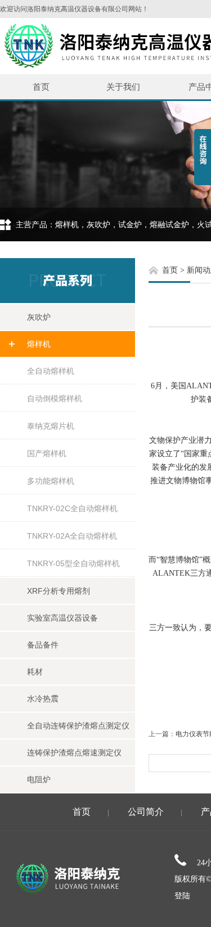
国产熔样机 (46, 453)
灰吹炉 (39, 317)
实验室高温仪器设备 (62, 617)
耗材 (35, 671)
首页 (41, 86)
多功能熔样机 (50, 480)
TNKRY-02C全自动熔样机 (72, 508)
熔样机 (39, 343)
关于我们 (123, 86)
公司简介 (146, 811)
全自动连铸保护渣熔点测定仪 (78, 725)
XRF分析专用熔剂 (58, 590)
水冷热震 (43, 698)
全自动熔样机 (50, 370)
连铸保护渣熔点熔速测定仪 (74, 752)
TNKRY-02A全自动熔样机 (72, 535)
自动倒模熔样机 (54, 398)
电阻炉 (39, 779)
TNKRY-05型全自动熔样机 (73, 563)
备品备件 (43, 644)
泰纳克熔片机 (50, 425)
